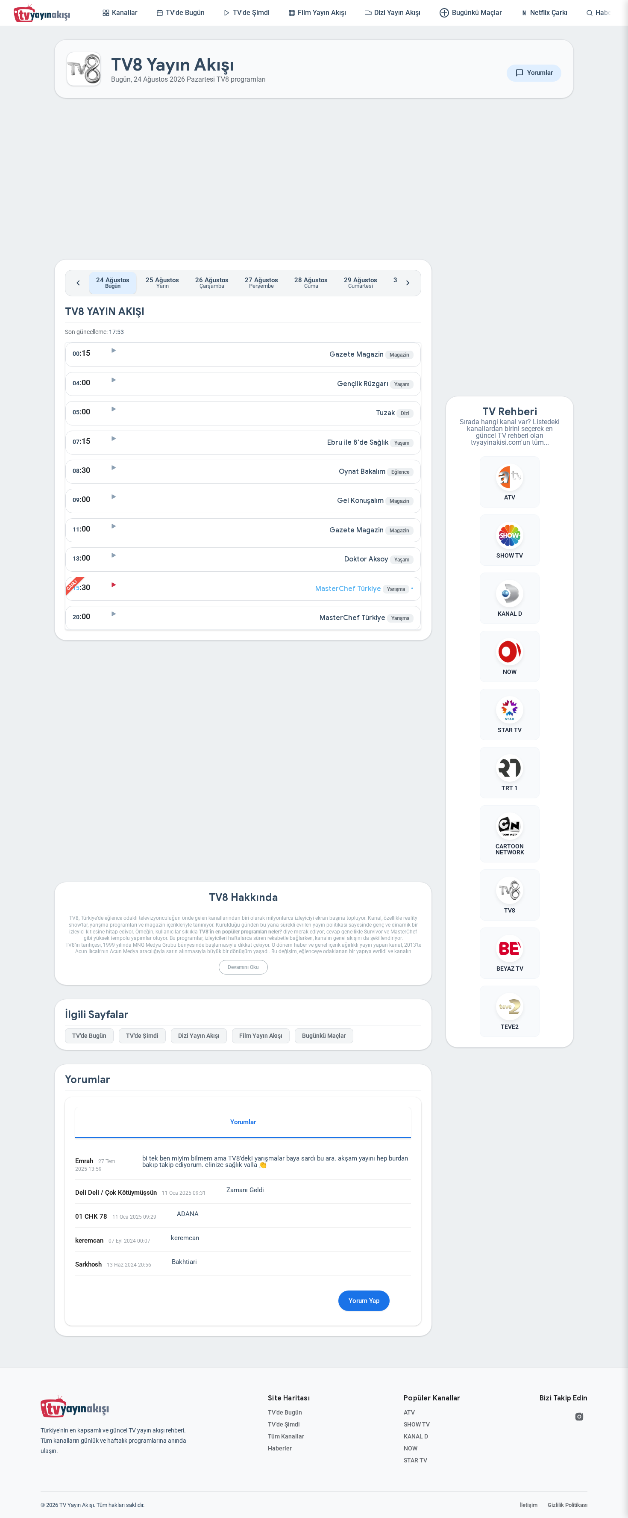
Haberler (280, 1448)
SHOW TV (417, 1424)
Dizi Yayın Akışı (199, 1036)
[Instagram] (579, 1417)
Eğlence (400, 472)
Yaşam (401, 384)
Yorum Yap (364, 1301)
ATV (409, 1412)
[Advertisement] (243, 185)
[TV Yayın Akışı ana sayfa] (75, 1406)
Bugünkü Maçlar (324, 1036)
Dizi (405, 413)
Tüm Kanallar (286, 1436)
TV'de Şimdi (142, 1036)
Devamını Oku (243, 967)
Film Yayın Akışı (260, 1036)
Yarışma (396, 589)
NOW (410, 1448)
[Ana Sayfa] (43, 12)
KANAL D (416, 1436)
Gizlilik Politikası (567, 1505)
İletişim (528, 1505)
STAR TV (415, 1460)
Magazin (399, 355)
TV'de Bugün (89, 1036)
